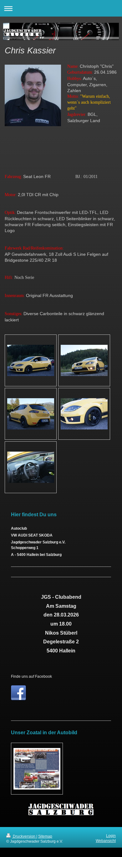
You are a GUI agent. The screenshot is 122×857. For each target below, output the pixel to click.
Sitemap (45, 836)
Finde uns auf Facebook (31, 676)
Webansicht (106, 841)
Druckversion (24, 836)
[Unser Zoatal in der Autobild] (36, 769)
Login (111, 836)
